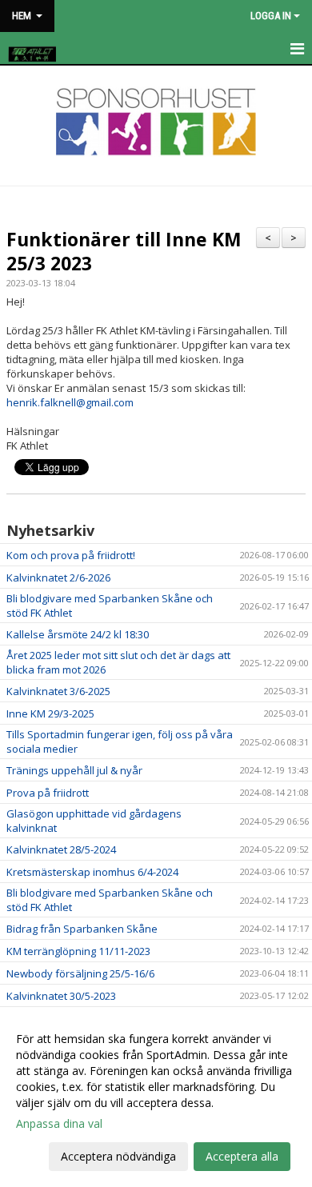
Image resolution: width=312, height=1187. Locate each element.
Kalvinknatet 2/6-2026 (58, 577)
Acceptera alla (242, 1156)
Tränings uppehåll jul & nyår (74, 770)
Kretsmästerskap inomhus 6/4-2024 (92, 872)
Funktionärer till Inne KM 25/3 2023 (124, 251)
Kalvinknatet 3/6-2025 (58, 691)
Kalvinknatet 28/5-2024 (61, 849)
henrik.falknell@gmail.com (71, 402)
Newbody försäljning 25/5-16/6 (80, 973)
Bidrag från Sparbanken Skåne (82, 928)
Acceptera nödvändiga (118, 1156)
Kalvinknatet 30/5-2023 (61, 996)
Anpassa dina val (59, 1124)
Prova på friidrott (47, 792)
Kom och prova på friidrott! (70, 555)
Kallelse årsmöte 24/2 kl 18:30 (77, 634)
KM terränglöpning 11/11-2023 (78, 951)
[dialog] (156, 1097)
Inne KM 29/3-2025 (50, 713)
